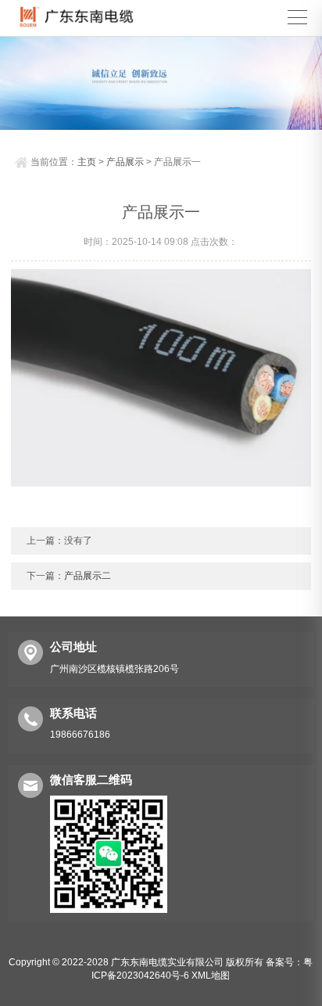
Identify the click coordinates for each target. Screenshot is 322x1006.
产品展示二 (87, 575)
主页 (86, 161)
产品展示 (125, 161)
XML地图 (210, 975)
